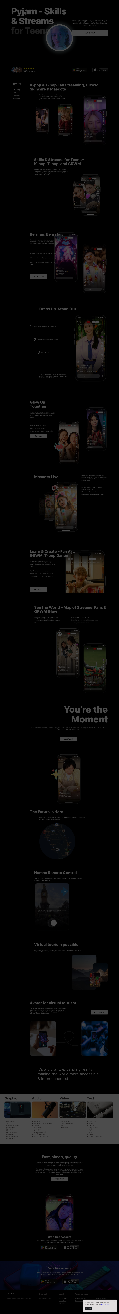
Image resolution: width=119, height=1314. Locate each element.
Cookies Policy (105, 1304)
